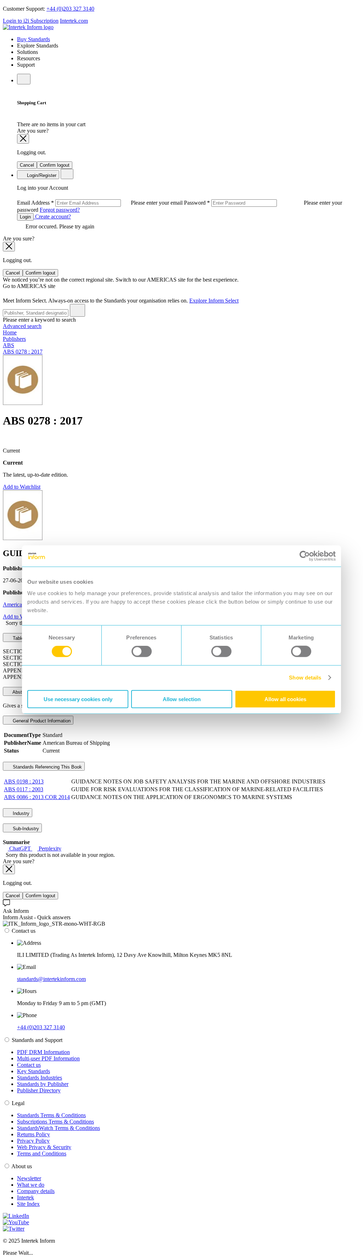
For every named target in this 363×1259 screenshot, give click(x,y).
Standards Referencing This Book (46, 767)
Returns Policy (33, 1134)
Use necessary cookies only (78, 699)
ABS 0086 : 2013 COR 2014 (37, 797)
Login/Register (41, 175)
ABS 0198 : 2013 (24, 781)
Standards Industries (39, 1078)
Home (10, 332)
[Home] (28, 27)
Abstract (20, 692)
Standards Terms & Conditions (51, 1115)
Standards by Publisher (42, 1084)
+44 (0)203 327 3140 (70, 9)
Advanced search (22, 326)
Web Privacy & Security (44, 1147)
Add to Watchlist (21, 487)
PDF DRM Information (43, 1052)
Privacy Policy (33, 1141)
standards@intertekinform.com (51, 979)
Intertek (25, 1197)
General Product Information (41, 720)
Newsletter (29, 1178)
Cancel (27, 165)
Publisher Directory (39, 1090)
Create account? (52, 216)
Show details (305, 678)
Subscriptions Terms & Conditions (55, 1122)
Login (25, 217)
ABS (8, 345)
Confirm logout (54, 165)
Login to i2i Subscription (30, 21)
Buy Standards (33, 39)
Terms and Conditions (41, 1153)
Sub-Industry (25, 828)
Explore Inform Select (214, 301)
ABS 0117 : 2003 (23, 789)
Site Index (28, 1204)
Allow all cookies (285, 699)
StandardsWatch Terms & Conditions (58, 1128)
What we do (30, 1185)
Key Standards (33, 1071)
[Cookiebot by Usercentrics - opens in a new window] (305, 556)
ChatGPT (20, 848)
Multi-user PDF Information (48, 1058)
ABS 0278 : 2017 (23, 352)
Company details (36, 1191)
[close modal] (23, 139)
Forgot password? (60, 210)
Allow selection (182, 699)
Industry (20, 813)
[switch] (142, 651)
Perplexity (49, 848)
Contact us (29, 1065)
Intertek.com (74, 21)
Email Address (100, 203)
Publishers (14, 339)
